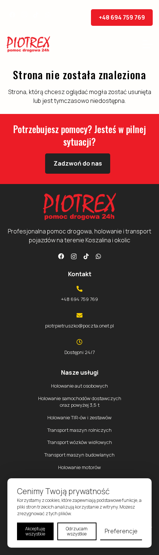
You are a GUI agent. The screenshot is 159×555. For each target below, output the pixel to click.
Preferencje (121, 531)
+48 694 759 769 (79, 299)
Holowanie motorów (79, 467)
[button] (148, 44)
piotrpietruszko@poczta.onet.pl (79, 325)
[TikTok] (36, 15)
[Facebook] (12, 15)
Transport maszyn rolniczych (79, 430)
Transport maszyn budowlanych (79, 454)
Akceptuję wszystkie (35, 531)
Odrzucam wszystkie (77, 531)
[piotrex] (28, 44)
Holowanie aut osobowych (79, 385)
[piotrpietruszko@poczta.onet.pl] (79, 315)
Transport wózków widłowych (79, 442)
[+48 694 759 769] (79, 289)
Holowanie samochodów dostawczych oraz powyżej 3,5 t (79, 401)
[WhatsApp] (48, 15)
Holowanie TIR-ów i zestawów (79, 417)
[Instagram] (24, 15)
